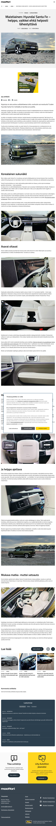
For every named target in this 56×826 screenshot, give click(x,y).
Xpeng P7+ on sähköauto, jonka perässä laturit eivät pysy (15, 742)
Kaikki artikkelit (36, 649)
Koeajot (27, 802)
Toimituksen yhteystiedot (7, 810)
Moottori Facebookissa (49, 798)
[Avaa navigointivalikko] (54, 2)
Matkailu (27, 817)
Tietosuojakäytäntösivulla (16, 422)
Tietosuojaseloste (5, 817)
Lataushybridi (33, 13)
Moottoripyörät (29, 808)
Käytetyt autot (29, 805)
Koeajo (6, 6)
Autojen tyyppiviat (29, 799)
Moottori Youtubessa (48, 805)
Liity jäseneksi (41, 778)
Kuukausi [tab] (34, 706)
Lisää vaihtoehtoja (13, 428)
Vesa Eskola (24, 28)
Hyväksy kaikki (43, 428)
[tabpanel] (28, 726)
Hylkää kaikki (28, 428)
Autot (26, 796)
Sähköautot (28, 811)
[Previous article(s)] (48, 649)
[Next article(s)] (53, 649)
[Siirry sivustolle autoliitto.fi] (29, 822)
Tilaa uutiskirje (13, 775)
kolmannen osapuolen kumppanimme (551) (28, 401)
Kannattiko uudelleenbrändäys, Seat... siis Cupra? (13, 728)
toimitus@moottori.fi (6, 806)
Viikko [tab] (28, 706)
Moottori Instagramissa (49, 802)
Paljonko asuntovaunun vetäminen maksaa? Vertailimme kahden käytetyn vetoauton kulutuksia (24, 713)
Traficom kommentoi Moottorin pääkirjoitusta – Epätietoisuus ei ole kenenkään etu (21, 735)
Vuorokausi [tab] (22, 706)
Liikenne (27, 814)
